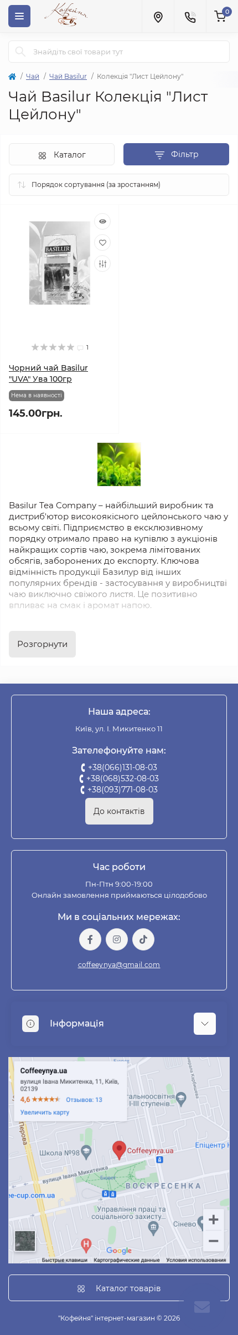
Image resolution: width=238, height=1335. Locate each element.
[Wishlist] (102, 242)
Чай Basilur (68, 76)
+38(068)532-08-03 (122, 778)
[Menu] (19, 16)
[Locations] (158, 16)
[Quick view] (102, 221)
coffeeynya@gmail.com (119, 964)
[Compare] (102, 263)
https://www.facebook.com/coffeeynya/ (90, 939)
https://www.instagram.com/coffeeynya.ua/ (117, 939)
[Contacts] (190, 16)
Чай (32, 76)
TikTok (143, 939)
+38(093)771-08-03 (122, 790)
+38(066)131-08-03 (122, 767)
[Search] (20, 52)
